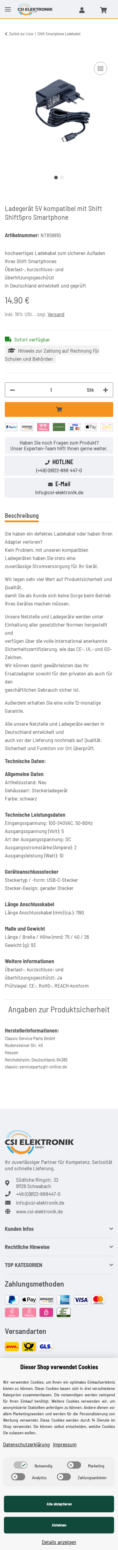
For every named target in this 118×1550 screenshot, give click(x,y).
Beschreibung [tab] (22, 515)
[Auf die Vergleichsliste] (100, 68)
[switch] (21, 1465)
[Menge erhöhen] (105, 390)
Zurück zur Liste (21, 33)
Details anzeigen (59, 1542)
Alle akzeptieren (59, 1503)
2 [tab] (62, 177)
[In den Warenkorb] (10, 53)
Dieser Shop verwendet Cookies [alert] (59, 1366)
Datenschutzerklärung (26, 1444)
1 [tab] (56, 177)
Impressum (65, 1444)
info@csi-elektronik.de (59, 492)
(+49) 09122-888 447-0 (59, 470)
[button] (82, 9)
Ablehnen (59, 1525)
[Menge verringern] (12, 390)
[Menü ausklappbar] (8, 4)
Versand (56, 314)
